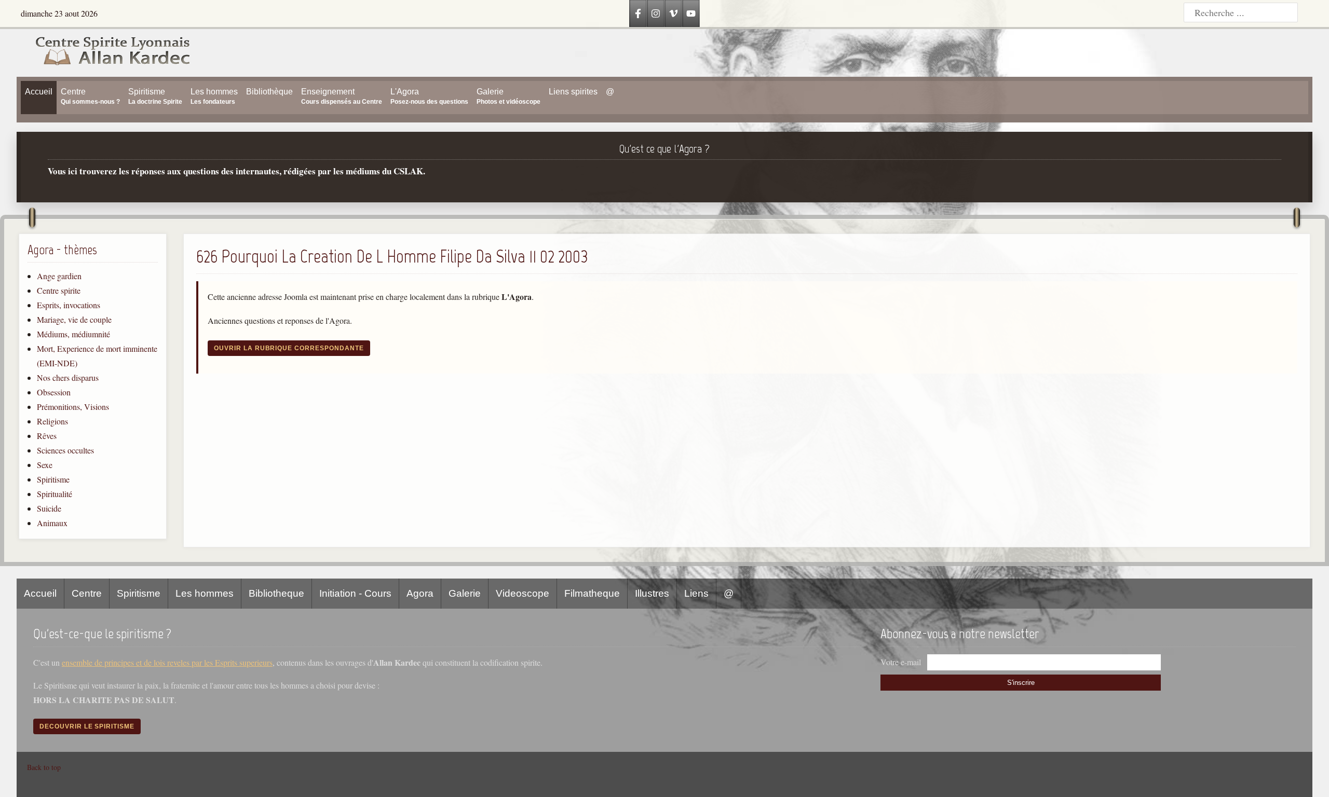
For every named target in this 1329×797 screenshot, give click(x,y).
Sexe (44, 464)
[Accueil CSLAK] (104, 53)
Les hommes (204, 593)
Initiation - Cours (355, 593)
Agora (419, 593)
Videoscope (522, 593)
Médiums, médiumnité (73, 333)
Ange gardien (59, 275)
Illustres (652, 593)
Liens (696, 593)
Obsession (54, 392)
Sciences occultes (65, 450)
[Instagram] (655, 13)
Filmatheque (592, 593)
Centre (87, 593)
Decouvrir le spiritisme (86, 726)
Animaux (52, 522)
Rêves (47, 435)
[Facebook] (638, 13)
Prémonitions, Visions (73, 406)
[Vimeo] (673, 13)
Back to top (44, 767)
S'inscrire (1021, 682)
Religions (52, 421)
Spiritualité (54, 493)
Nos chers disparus (68, 377)
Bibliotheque (276, 593)
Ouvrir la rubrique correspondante (289, 348)
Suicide (49, 508)
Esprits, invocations (68, 304)
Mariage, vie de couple (74, 319)
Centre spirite (58, 290)
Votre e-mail (900, 661)
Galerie (465, 593)
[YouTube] (691, 13)
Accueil (40, 593)
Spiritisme (53, 479)
